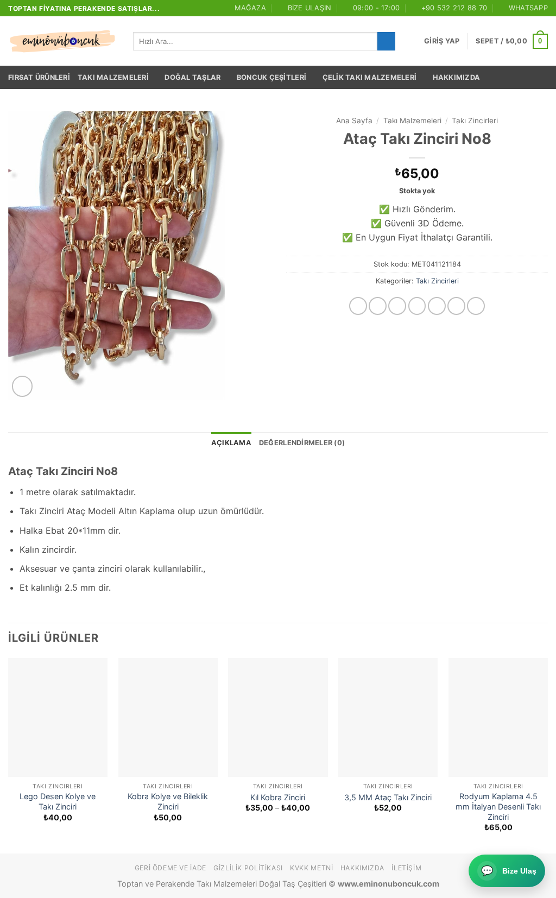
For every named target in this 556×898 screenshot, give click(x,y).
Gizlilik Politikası (248, 868)
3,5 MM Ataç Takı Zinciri (388, 797)
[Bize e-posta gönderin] (437, 306)
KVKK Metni (311, 868)
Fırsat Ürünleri (39, 77)
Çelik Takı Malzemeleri (370, 77)
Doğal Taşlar (192, 77)
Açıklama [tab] (231, 443)
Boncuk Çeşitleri (271, 77)
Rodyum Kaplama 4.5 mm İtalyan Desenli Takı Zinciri (498, 806)
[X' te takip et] (417, 306)
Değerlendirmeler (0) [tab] (302, 443)
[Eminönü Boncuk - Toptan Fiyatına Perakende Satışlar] (62, 41)
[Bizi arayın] (456, 306)
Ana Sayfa (354, 120)
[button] (441, 41)
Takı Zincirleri (475, 120)
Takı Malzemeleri (113, 77)
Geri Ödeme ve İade (170, 868)
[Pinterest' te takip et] (476, 306)
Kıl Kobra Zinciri (277, 797)
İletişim (406, 868)
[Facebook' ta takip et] (358, 306)
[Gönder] (386, 41)
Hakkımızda (457, 77)
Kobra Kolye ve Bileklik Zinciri (168, 801)
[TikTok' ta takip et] (397, 306)
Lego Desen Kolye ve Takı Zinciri (58, 801)
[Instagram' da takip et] (378, 306)
